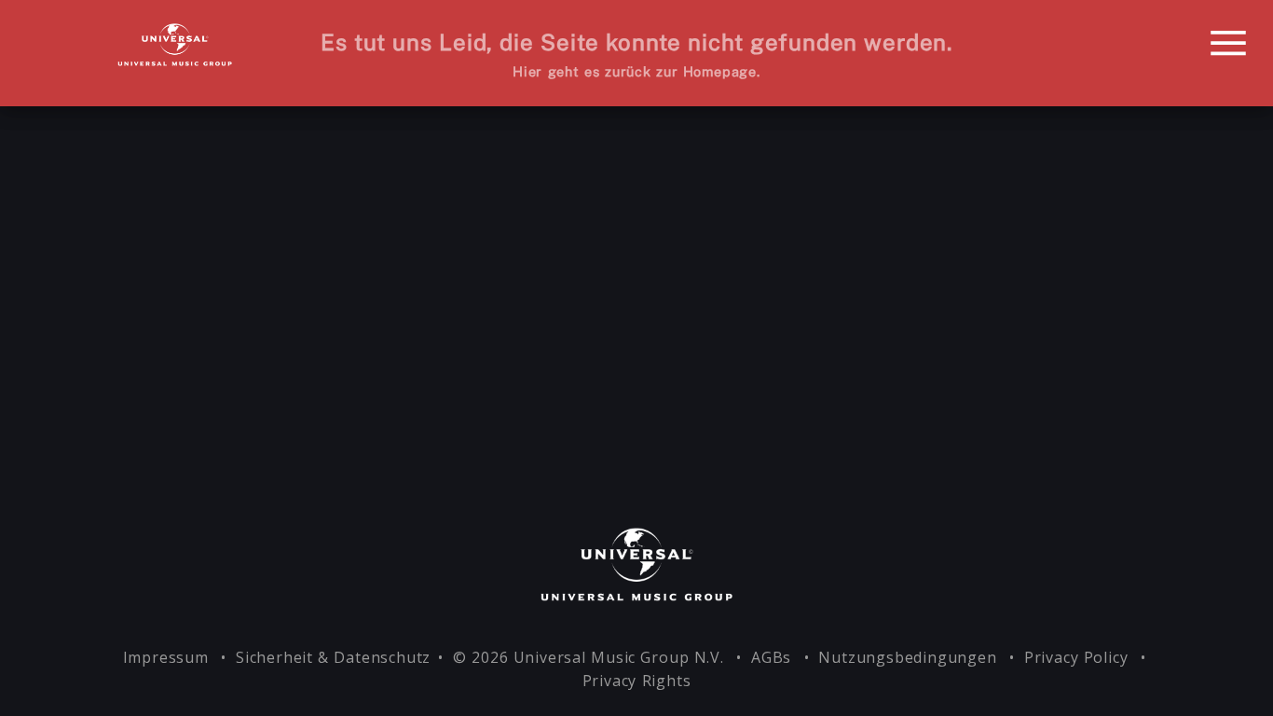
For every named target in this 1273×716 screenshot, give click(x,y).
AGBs (773, 657)
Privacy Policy (1078, 657)
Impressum (168, 657)
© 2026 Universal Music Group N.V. (591, 657)
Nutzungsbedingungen (909, 657)
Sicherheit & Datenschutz (333, 657)
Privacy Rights (636, 680)
